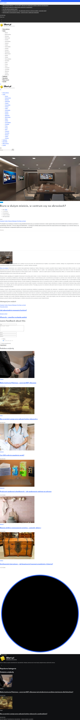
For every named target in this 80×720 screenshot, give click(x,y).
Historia (6, 43)
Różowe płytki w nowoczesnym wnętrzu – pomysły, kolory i (20, 528)
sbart (6, 209)
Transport (7, 67)
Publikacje (4, 76)
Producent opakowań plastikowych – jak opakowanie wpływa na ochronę (26, 491)
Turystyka (7, 69)
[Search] (0, 84)
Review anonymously (6, 343)
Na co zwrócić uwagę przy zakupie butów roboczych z (19, 419)
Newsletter (5, 78)
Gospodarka (7, 41)
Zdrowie (7, 74)
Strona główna (6, 29)
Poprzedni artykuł (4, 306)
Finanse (6, 39)
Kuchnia (6, 50)
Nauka (6, 55)
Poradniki (7, 60)
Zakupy (6, 136)
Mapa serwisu (5, 79)
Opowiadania (8, 122)
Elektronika (7, 101)
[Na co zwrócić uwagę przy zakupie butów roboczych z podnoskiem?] (6, 708)
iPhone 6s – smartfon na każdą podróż (13, 317)
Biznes (6, 32)
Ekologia (7, 36)
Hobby (6, 108)
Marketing (7, 115)
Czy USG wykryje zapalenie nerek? (10, 9)
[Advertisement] (40, 240)
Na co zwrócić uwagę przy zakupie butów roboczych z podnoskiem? (17, 7)
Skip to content (3, 2)
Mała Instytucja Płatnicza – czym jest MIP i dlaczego (18, 383)
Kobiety (6, 48)
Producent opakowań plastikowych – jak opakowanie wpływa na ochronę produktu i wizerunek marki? (24, 10)
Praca (6, 62)
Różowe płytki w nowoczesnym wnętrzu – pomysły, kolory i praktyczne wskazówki (20, 12)
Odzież (6, 57)
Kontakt (4, 81)
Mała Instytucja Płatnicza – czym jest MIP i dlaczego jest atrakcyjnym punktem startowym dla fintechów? (25, 5)
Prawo (6, 64)
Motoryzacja (7, 53)
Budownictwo (8, 34)
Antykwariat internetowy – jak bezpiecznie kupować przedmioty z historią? (26, 564)
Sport (6, 129)
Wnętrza (7, 71)
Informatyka (7, 46)
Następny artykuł (3, 313)
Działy (4, 30)
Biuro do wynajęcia (4, 268)
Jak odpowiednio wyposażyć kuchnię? (13, 310)
